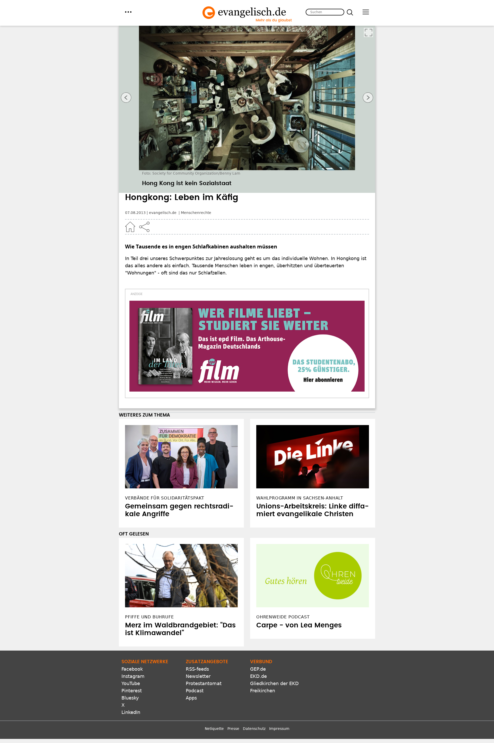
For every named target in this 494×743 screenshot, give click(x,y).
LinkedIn (130, 712)
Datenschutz (254, 729)
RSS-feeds (197, 669)
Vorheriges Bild (126, 97)
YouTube (130, 683)
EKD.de (258, 676)
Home (130, 227)
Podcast (195, 690)
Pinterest (131, 690)
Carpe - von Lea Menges (299, 625)
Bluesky (130, 698)
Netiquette (214, 729)
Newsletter (198, 676)
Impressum (279, 729)
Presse (233, 729)
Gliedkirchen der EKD (274, 683)
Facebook (132, 669)
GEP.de (258, 669)
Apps (191, 698)
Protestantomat (204, 683)
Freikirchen (262, 690)
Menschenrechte (196, 213)
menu (128, 12)
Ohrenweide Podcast (283, 617)
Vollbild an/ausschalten (368, 32)
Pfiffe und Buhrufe (149, 617)
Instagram (133, 676)
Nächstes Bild (368, 97)
